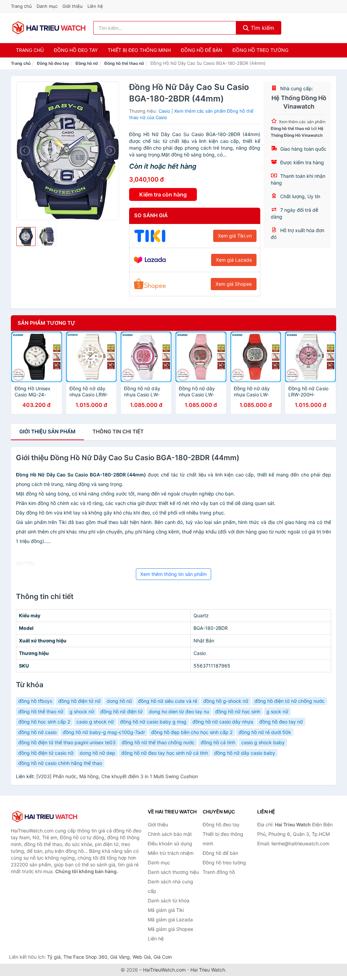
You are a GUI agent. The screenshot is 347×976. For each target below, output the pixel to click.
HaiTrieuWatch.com (164, 970)
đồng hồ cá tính (218, 742)
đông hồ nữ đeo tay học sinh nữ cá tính (164, 753)
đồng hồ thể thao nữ (40, 711)
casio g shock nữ (95, 722)
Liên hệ (95, 6)
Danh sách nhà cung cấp (170, 886)
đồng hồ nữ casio (37, 732)
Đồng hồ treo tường (260, 50)
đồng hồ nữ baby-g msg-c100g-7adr (104, 732)
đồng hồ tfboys (35, 701)
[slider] (26, 236)
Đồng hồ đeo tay (76, 50)
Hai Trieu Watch (207, 970)
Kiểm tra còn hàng (163, 194)
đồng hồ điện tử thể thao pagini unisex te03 (67, 742)
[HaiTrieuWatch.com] (49, 27)
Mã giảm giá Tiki (166, 910)
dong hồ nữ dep (97, 753)
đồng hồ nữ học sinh (237, 711)
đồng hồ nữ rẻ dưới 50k (265, 732)
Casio (164, 111)
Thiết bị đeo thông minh (139, 50)
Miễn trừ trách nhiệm (170, 853)
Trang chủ (21, 6)
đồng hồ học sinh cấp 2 (44, 722)
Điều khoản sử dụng (170, 843)
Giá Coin (163, 957)
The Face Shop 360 (85, 957)
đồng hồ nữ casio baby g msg (153, 722)
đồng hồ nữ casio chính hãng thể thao (60, 763)
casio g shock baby (263, 742)
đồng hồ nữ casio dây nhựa (222, 722)
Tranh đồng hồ (219, 872)
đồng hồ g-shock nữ (225, 701)
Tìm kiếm (261, 27)
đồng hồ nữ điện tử (121, 711)
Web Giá (141, 957)
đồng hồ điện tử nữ (79, 701)
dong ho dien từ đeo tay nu (179, 711)
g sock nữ (277, 711)
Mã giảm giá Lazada (170, 919)
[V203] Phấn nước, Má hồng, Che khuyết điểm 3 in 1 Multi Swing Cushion (117, 776)
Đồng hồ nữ (87, 63)
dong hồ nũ (119, 701)
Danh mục (47, 6)
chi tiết (118, 431)
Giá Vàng (120, 957)
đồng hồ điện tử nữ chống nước (289, 701)
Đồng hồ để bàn (201, 50)
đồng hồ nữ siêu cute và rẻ (167, 701)
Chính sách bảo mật (170, 834)
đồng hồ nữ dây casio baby (244, 753)
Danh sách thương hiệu (173, 872)
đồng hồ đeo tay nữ (281, 722)
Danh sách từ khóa (168, 900)
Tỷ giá (54, 957)
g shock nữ (81, 711)
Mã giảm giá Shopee (170, 929)
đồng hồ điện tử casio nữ (46, 753)
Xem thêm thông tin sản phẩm (173, 574)
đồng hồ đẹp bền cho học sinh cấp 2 (191, 732)
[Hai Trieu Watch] (45, 816)
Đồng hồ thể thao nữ (124, 63)
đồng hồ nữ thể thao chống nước (158, 742)
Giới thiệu (72, 6)
